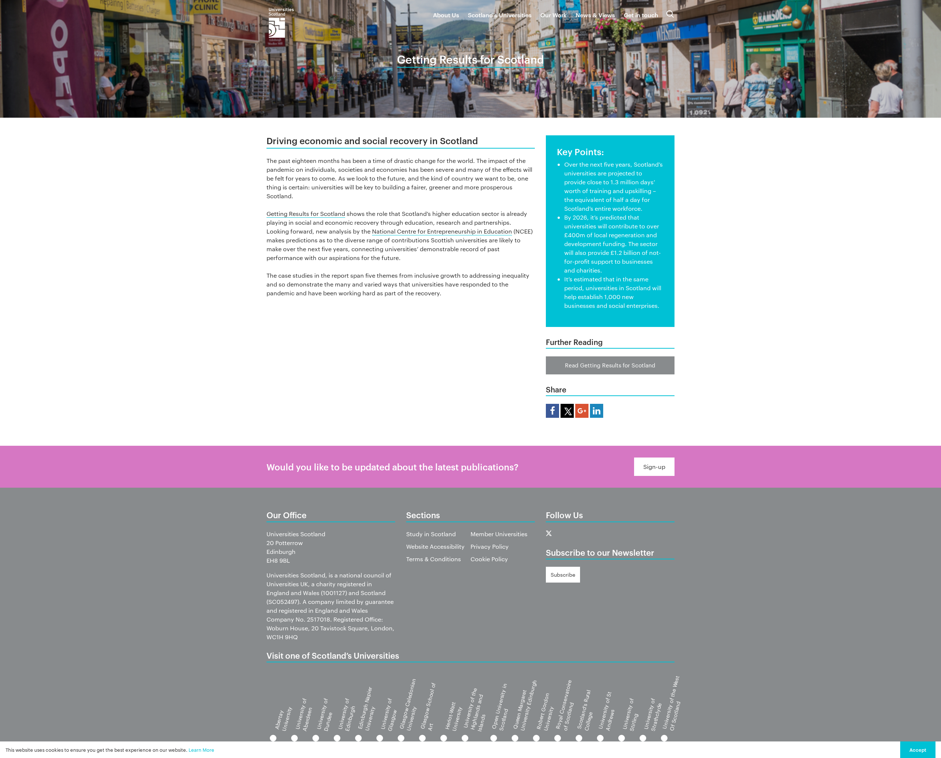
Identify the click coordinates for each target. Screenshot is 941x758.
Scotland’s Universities (500, 15)
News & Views (595, 15)
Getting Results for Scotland (305, 213)
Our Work (553, 15)
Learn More (201, 749)
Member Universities (498, 534)
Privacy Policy (489, 546)
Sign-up (654, 466)
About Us (446, 15)
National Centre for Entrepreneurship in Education (442, 231)
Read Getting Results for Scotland (610, 365)
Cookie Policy (489, 559)
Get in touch (641, 15)
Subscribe (563, 574)
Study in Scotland (431, 534)
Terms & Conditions (433, 559)
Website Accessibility (435, 546)
